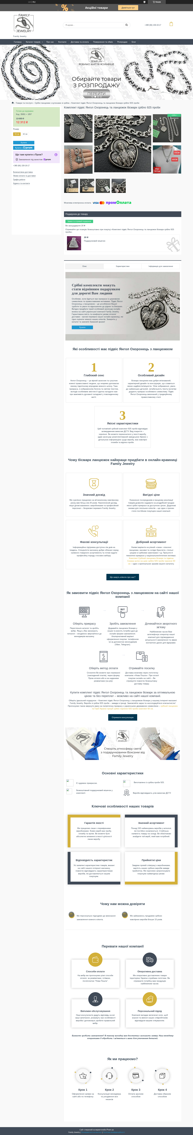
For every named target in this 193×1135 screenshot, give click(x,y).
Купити (82, 327)
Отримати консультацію (123, 717)
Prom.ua (110, 1130)
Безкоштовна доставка (23, 172)
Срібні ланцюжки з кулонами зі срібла (52, 103)
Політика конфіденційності (114, 1132)
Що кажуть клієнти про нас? (122, 577)
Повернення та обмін (103, 42)
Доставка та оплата (80, 42)
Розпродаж (122, 42)
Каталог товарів (33, 42)
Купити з (18, 148)
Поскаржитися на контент (91, 1132)
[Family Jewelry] (23, 23)
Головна (17, 42)
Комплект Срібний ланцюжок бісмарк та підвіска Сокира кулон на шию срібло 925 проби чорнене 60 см (151, 561)
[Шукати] (126, 25)
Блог (134, 42)
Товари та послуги (24, 103)
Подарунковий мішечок (94, 241)
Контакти (62, 42)
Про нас (50, 42)
